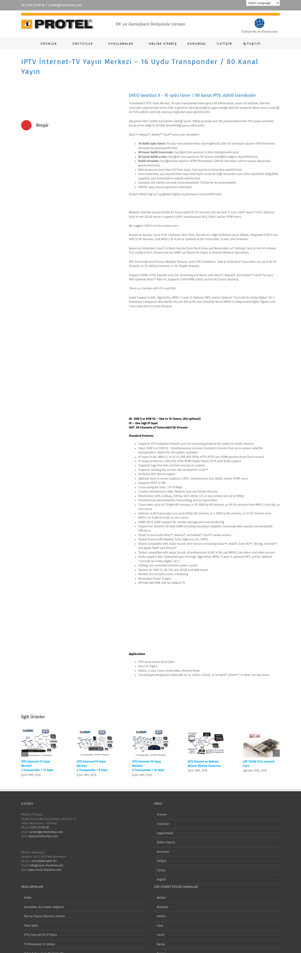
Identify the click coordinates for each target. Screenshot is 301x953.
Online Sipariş (166, 842)
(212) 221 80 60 (40, 827)
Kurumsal (163, 851)
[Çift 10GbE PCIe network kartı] (261, 731)
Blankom (162, 907)
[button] (272, 43)
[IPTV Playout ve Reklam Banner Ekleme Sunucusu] (206, 731)
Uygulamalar (165, 833)
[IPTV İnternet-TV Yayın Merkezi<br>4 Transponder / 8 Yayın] (95, 731)
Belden (161, 897)
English (161, 879)
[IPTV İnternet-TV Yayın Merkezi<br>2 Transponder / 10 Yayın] (39, 731)
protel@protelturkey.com (65, 5)
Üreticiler (163, 824)
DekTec (161, 916)
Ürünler (162, 814)
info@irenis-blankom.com (46, 865)
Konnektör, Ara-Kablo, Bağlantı (44, 907)
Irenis (160, 935)
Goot (160, 925)
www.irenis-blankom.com (44, 870)
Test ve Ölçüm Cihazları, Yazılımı (44, 916)
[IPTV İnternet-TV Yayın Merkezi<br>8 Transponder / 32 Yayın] (150, 731)
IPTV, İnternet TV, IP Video (40, 935)
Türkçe (161, 870)
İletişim (161, 861)
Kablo (28, 897)
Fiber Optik (31, 925)
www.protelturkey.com (43, 836)
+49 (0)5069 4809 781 (44, 861)
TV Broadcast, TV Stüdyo (39, 944)
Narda (161, 944)
